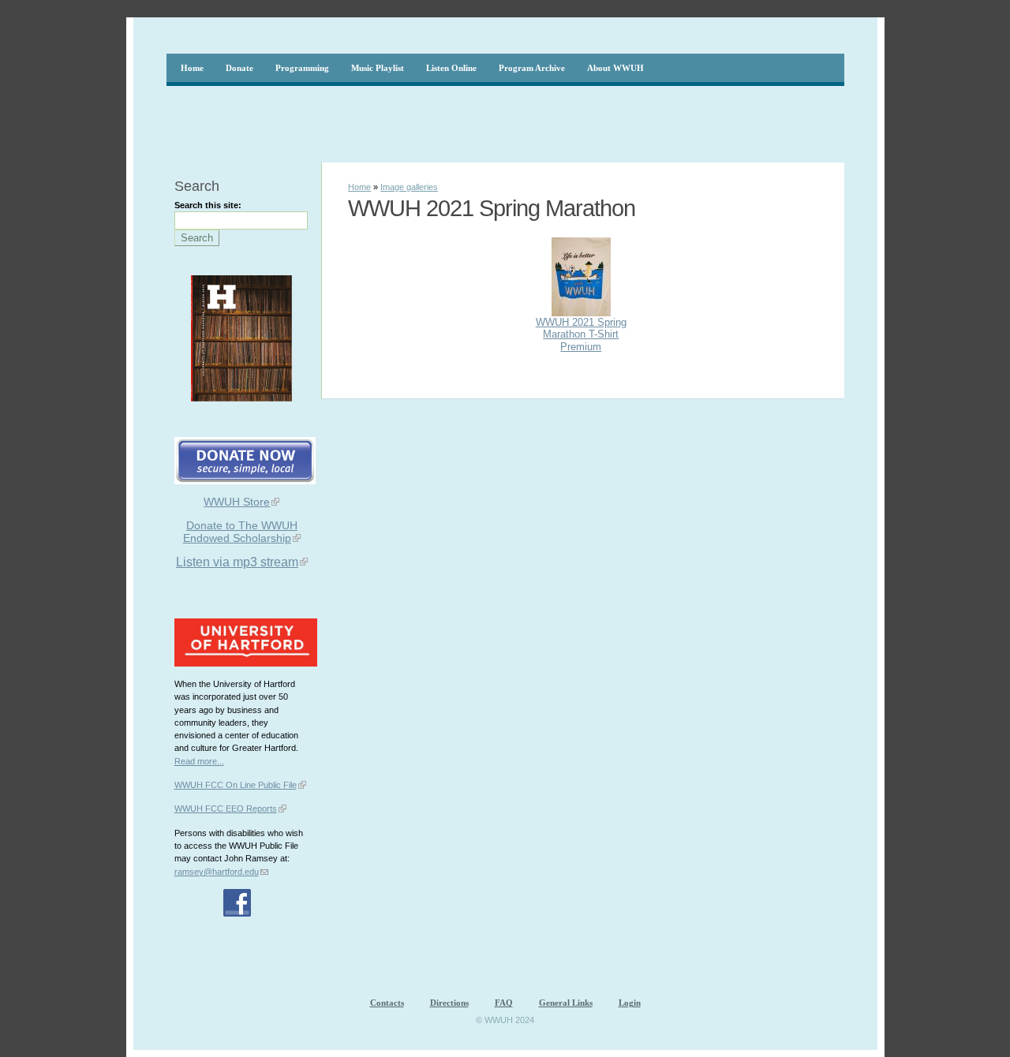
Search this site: (207, 205)
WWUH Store (237, 501)
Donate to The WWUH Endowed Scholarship (240, 531)
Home (359, 187)
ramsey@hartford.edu (216, 871)
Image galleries (409, 187)
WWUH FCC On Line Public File (235, 785)
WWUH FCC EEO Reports (225, 808)
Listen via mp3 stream (237, 562)
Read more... (199, 761)
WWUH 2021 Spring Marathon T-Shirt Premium (581, 334)
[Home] (815, 35)
